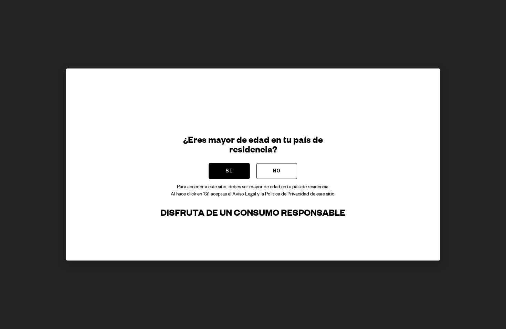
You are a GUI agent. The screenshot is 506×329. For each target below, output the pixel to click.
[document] (253, 164)
